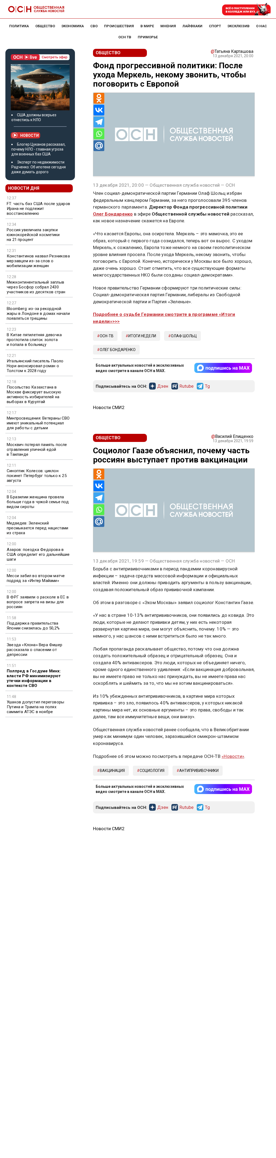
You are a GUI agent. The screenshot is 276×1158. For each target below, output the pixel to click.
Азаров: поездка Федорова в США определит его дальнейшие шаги (38, 554)
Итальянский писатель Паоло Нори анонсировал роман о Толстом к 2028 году (35, 366)
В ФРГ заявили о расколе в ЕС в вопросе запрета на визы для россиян (38, 602)
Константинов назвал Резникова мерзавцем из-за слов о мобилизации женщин (38, 261)
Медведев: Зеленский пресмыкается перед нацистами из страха (37, 528)
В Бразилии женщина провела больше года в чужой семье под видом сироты (38, 502)
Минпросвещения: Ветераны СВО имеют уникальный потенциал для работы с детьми (38, 423)
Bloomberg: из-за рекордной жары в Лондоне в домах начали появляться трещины (38, 313)
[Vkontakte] (99, 110)
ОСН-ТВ (106, 336)
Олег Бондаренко (113, 214)
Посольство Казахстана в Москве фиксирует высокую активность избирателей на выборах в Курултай (34, 394)
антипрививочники (199, 770)
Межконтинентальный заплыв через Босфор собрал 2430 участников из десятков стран (36, 287)
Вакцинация (112, 770)
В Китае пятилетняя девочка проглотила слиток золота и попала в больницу (34, 339)
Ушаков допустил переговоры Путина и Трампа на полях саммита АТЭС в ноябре (35, 707)
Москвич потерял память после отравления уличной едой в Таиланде (37, 449)
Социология (152, 770)
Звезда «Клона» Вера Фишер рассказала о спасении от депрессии (34, 649)
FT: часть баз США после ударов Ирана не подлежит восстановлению (38, 208)
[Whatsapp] (99, 133)
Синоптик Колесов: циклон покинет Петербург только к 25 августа (37, 475)
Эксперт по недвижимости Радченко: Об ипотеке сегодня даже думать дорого (38, 167)
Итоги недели (142, 336)
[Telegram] (99, 122)
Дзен (162, 386)
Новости (29, 135)
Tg (207, 386)
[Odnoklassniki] (99, 98)
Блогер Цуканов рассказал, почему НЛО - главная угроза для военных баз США (38, 149)
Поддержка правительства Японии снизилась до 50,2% (33, 626)
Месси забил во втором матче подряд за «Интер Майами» (36, 578)
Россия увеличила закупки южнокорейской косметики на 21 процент (33, 234)
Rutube (187, 386)
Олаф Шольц (184, 336)
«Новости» (233, 756)
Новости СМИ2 (109, 407)
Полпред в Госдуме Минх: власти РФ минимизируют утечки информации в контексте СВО (34, 678)
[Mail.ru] (99, 145)
